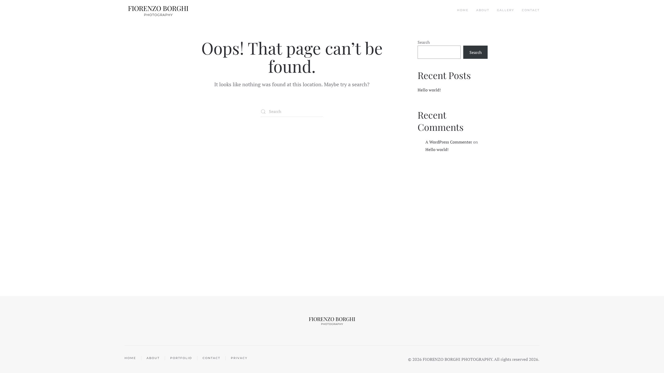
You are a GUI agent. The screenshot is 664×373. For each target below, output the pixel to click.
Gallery (505, 10)
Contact (531, 10)
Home (462, 10)
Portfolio (181, 358)
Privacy (239, 358)
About (482, 10)
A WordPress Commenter (448, 142)
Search (424, 42)
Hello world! (429, 90)
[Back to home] (159, 10)
